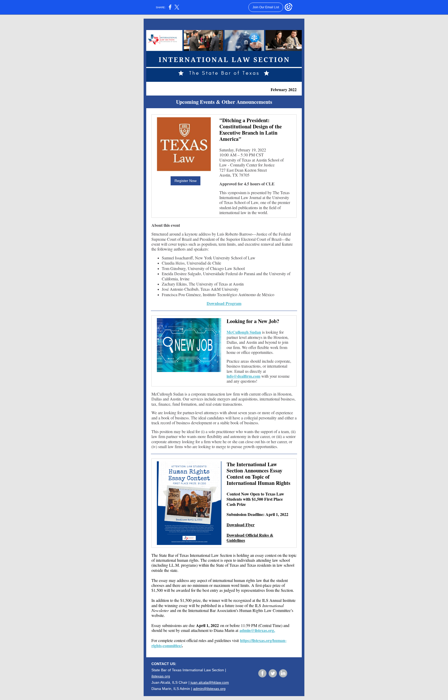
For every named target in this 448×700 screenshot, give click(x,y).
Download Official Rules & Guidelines (250, 537)
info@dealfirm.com (243, 376)
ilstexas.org (160, 676)
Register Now (185, 181)
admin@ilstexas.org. (257, 630)
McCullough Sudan (244, 332)
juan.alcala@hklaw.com (210, 682)
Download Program (224, 303)
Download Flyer (241, 525)
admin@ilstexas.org (209, 689)
